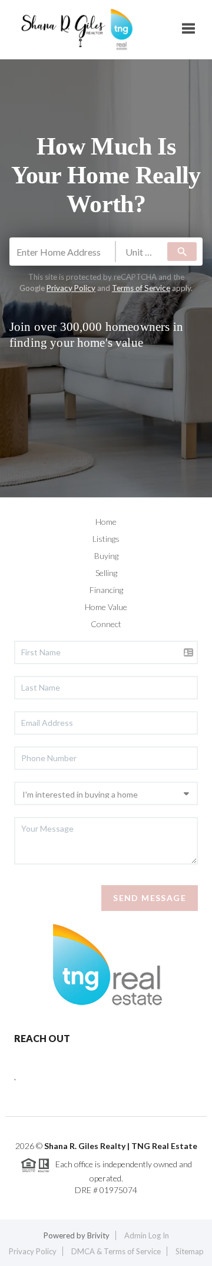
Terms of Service (141, 288)
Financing (106, 590)
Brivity (98, 1235)
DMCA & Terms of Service (116, 1251)
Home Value (106, 607)
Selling (106, 573)
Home (106, 522)
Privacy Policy (71, 288)
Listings (106, 539)
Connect (106, 624)
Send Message (149, 898)
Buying (106, 556)
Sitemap (189, 1251)
